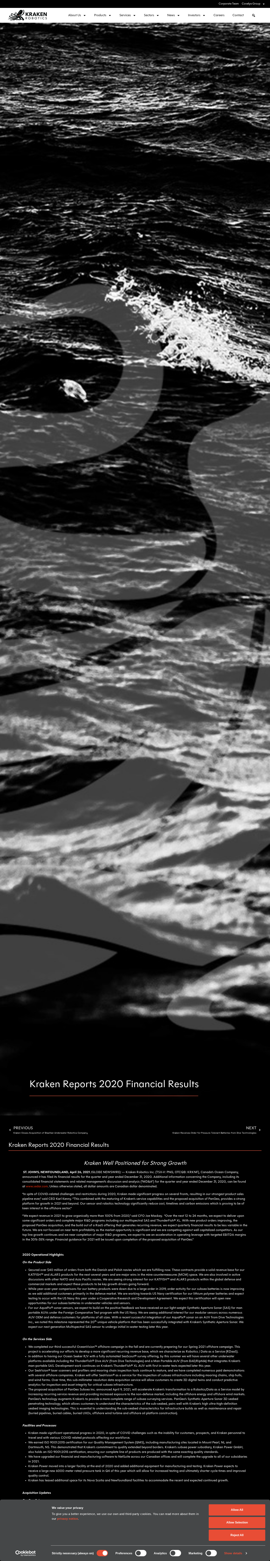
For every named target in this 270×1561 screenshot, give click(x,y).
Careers (219, 15)
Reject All (237, 1535)
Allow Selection (237, 1522)
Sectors (149, 15)
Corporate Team (229, 3)
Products (100, 15)
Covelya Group (251, 3)
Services (125, 15)
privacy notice (67, 1518)
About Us (74, 15)
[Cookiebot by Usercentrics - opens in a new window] (25, 1553)
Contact (238, 15)
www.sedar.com (37, 1186)
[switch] (140, 1553)
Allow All (237, 1509)
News (171, 15)
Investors (194, 15)
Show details (233, 1553)
